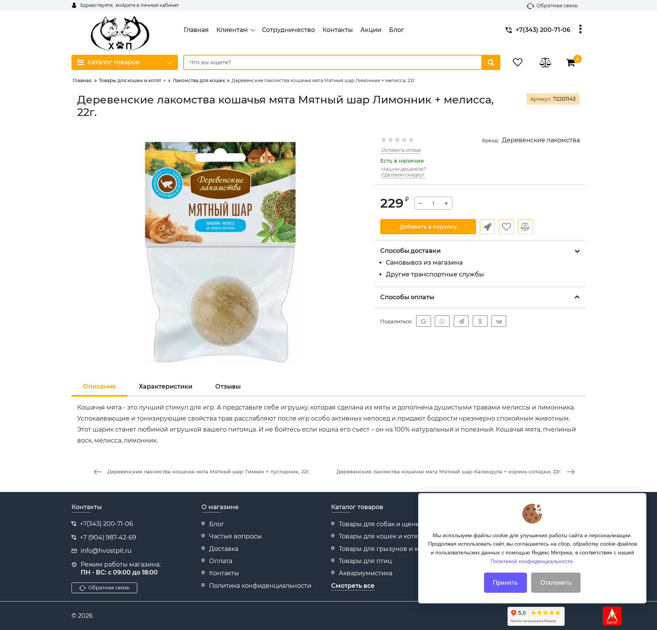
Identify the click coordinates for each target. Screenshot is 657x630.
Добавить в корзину (428, 226)
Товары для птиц (365, 561)
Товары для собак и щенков (383, 524)
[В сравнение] (525, 226)
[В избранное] (506, 226)
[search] (490, 62)
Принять (505, 582)
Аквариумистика (365, 573)
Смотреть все (353, 585)
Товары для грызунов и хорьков (389, 548)
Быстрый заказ (487, 226)
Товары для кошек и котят (380, 536)
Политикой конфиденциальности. (532, 561)
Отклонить (556, 582)
